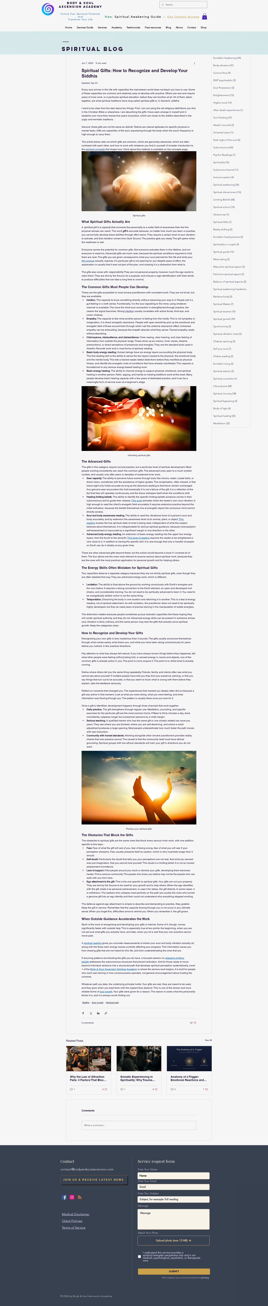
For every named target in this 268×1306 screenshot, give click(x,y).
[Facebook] (64, 1197)
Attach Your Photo (148, 1233)
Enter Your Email (147, 1181)
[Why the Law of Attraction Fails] (88, 1058)
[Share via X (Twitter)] (90, 1013)
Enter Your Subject (148, 1193)
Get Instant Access (183, 16)
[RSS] (79, 1197)
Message (143, 1206)
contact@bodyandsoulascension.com (87, 1169)
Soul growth (97, 1002)
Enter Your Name (147, 1169)
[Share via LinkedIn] (98, 1013)
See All (208, 1040)
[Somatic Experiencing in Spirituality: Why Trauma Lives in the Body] (139, 1058)
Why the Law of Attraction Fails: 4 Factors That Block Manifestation (87, 1078)
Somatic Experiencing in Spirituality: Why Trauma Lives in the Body (136, 1078)
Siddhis (85, 1002)
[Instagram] (72, 1197)
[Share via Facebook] (83, 1013)
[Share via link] (105, 1013)
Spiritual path (112, 1002)
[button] (204, 16)
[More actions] (194, 63)
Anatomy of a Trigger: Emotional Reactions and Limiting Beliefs (187, 1078)
